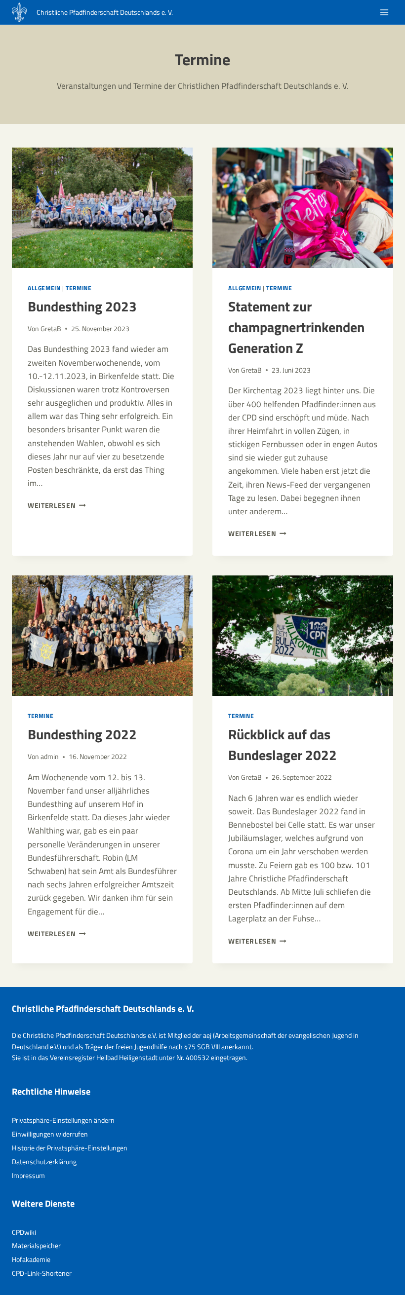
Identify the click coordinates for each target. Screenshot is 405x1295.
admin (49, 757)
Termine (78, 288)
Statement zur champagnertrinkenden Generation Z (296, 327)
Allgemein (44, 288)
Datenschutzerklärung (44, 1161)
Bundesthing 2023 (82, 306)
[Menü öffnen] (384, 12)
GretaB (50, 329)
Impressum (28, 1175)
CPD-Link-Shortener (42, 1273)
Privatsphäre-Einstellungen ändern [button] (63, 1120)
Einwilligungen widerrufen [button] (50, 1134)
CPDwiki (24, 1232)
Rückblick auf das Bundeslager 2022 (282, 744)
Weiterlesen (57, 505)
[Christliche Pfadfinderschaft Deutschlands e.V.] (19, 12)
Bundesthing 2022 (82, 734)
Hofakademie (31, 1259)
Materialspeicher (36, 1245)
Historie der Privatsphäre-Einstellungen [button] (69, 1148)
